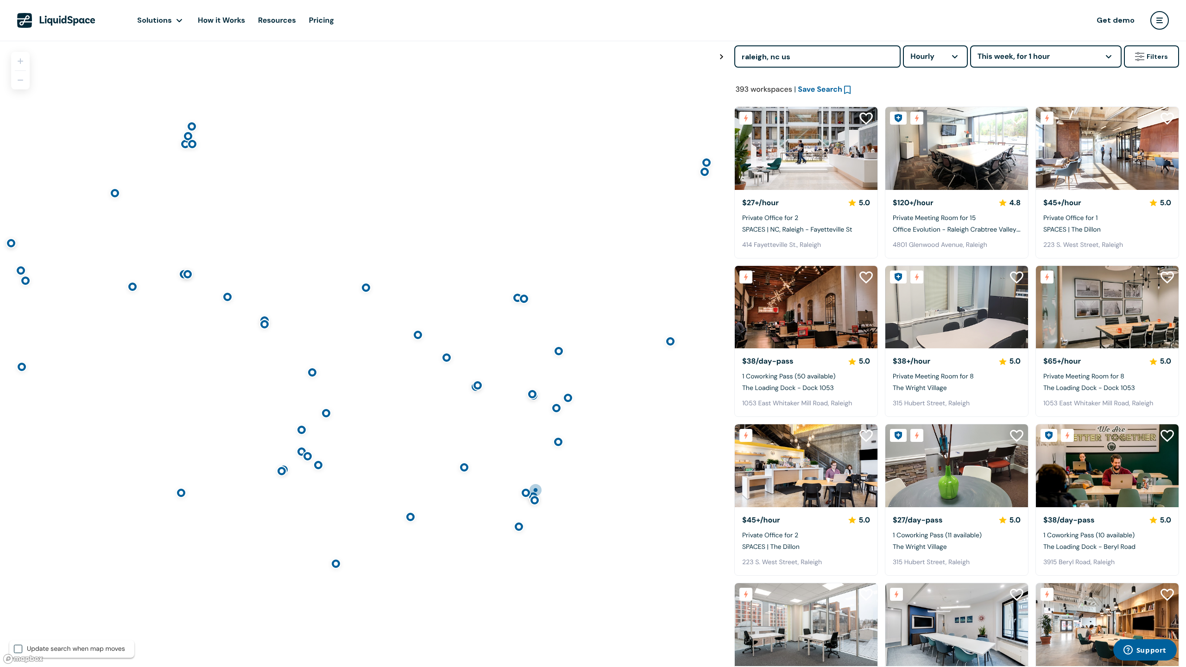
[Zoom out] (20, 80)
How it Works (221, 20)
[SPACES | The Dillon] (1107, 148)
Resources (277, 20)
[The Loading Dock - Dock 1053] (806, 307)
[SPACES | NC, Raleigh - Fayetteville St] (806, 148)
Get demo (1116, 20)
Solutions (154, 20)
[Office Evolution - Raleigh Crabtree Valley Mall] (956, 148)
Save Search (820, 89)
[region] (363, 354)
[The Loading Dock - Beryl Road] (1107, 465)
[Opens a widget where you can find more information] (1145, 650)
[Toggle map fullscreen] (721, 57)
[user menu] (1159, 20)
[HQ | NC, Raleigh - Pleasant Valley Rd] (806, 624)
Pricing (321, 20)
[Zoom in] (20, 61)
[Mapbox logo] (23, 659)
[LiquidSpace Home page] (56, 20)
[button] (745, 148)
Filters (1157, 56)
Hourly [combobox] (922, 56)
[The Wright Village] (956, 307)
